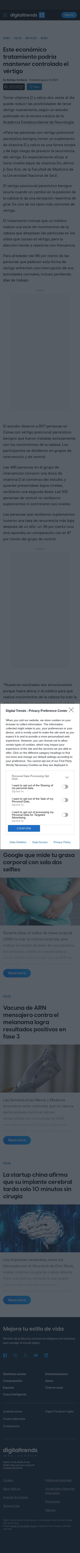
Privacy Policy (62, 842)
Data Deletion (18, 842)
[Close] (72, 711)
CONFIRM (24, 828)
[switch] (65, 787)
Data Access (40, 842)
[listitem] (40, 777)
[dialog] (40, 776)
